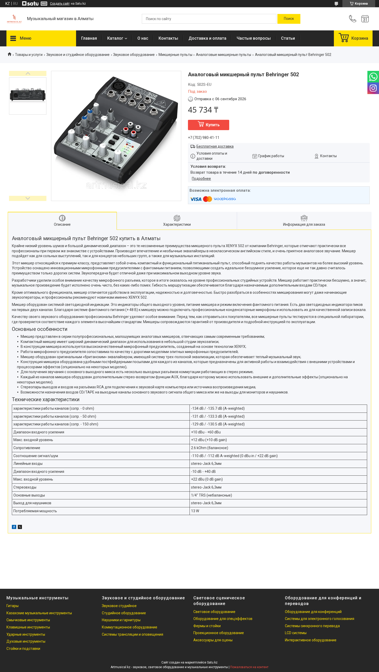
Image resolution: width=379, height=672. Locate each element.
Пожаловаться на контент (249, 667)
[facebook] (14, 528)
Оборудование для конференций (313, 612)
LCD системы (296, 633)
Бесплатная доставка (215, 146)
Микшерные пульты (175, 55)
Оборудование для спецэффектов (222, 619)
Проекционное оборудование (218, 633)
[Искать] (288, 19)
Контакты (168, 38)
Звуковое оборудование (134, 55)
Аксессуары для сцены (213, 640)
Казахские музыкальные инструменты (39, 613)
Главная (89, 38)
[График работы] (365, 19)
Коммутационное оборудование (129, 627)
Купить (213, 124)
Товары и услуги (29, 55)
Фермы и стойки (207, 626)
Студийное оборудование (124, 613)
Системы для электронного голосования (319, 619)
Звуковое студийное (119, 606)
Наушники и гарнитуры (121, 620)
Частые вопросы (254, 38)
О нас (142, 38)
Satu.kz (212, 662)
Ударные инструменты (25, 634)
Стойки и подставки (23, 648)
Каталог (115, 38)
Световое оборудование (214, 612)
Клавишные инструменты (28, 627)
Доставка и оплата (207, 38)
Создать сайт (60, 3)
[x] (20, 528)
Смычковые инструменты (28, 620)
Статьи (288, 38)
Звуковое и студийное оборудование (78, 55)
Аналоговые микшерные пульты (223, 55)
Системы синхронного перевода (312, 626)
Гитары (12, 606)
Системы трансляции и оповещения (132, 634)
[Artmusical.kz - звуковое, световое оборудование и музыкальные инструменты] (14, 19)
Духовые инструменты (25, 641)
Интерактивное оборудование (310, 640)
